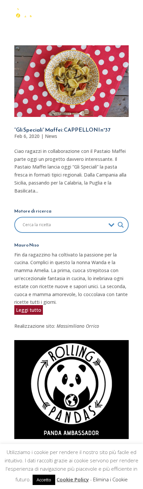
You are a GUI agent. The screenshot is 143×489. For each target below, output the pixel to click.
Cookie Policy (73, 479)
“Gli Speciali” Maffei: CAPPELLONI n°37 (62, 130)
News (51, 136)
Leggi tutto (28, 310)
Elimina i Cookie (110, 479)
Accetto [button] (44, 480)
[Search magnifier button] (120, 225)
